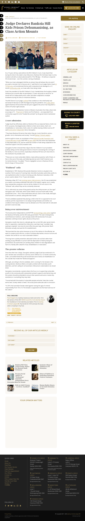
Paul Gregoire (13, 38)
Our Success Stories (69, 150)
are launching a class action (42, 213)
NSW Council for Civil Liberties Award (33, 300)
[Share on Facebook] (1, 15)
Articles (11, 16)
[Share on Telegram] (1, 31)
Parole (65, 102)
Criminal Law (39, 8)
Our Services (30, 8)
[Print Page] (1, 39)
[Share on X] (1, 19)
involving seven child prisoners (31, 180)
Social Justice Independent (16, 130)
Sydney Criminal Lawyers (42, 135)
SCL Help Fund (67, 89)
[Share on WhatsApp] (1, 27)
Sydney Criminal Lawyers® (73, 514)
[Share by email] (1, 35)
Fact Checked (42, 37)
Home (6, 16)
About (23, 8)
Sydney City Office (38, 458)
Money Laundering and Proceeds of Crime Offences (72, 98)
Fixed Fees (66, 147)
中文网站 (65, 174)
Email (8, 315)
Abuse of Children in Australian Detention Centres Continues (47, 375)
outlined (25, 101)
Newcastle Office (55, 473)
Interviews (66, 92)
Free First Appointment (70, 156)
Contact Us (67, 162)
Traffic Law (48, 8)
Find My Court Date (69, 168)
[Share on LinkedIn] (1, 23)
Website (13, 315)
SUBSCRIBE (31, 350)
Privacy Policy (8, 514)
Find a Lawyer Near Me (70, 165)
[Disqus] (31, 424)
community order (15, 88)
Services (65, 83)
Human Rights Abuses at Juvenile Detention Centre (47, 386)
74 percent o (20, 112)
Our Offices (67, 159)
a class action (50, 103)
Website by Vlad (76, 516)
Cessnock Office (37, 499)
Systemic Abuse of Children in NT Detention (46, 366)
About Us (66, 144)
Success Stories (57, 8)
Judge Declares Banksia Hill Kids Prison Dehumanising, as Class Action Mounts (29, 27)
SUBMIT (72, 59)
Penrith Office (72, 473)
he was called (32, 140)
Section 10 (66, 171)
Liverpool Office (73, 458)
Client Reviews (68, 153)
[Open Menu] (83, 8)
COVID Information (69, 95)
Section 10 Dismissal (69, 86)
